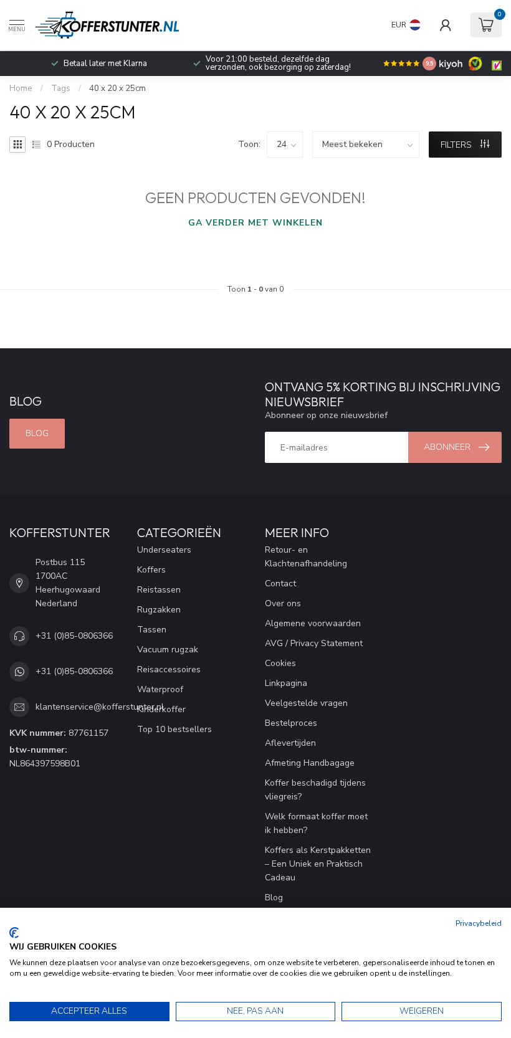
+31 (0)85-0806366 (74, 636)
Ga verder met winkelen (255, 223)
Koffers (151, 570)
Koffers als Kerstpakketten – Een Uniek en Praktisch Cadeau (318, 863)
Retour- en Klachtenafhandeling (306, 556)
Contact (280, 583)
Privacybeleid (479, 923)
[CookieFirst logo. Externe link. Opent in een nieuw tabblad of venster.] (14, 932)
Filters (457, 145)
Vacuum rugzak (167, 649)
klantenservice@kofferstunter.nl (100, 707)
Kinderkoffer (161, 709)
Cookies (280, 663)
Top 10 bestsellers (174, 729)
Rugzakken (159, 610)
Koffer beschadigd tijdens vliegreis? (315, 789)
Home (20, 88)
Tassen (151, 630)
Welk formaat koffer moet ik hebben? (316, 823)
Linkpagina (286, 683)
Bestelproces (291, 723)
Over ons (283, 603)
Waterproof (160, 689)
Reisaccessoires (169, 669)
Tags (60, 88)
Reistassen (159, 590)
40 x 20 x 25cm (117, 88)
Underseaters (164, 550)
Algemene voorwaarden (313, 623)
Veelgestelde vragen (306, 703)
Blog (37, 433)
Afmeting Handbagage (310, 763)
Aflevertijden (290, 743)
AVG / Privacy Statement (314, 643)
